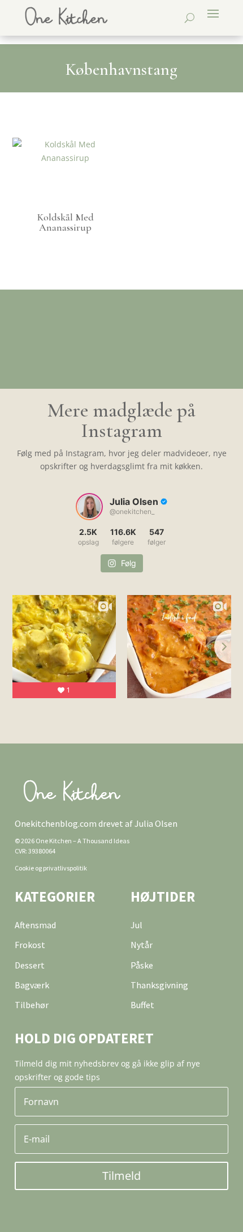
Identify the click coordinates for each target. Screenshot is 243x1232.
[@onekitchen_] (89, 506)
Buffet (142, 1004)
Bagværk (32, 985)
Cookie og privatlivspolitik (51, 868)
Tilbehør (32, 1004)
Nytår (142, 944)
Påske (142, 965)
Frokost (30, 944)
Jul (136, 925)
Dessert (30, 965)
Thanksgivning (159, 985)
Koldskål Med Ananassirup (65, 222)
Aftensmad (35, 925)
